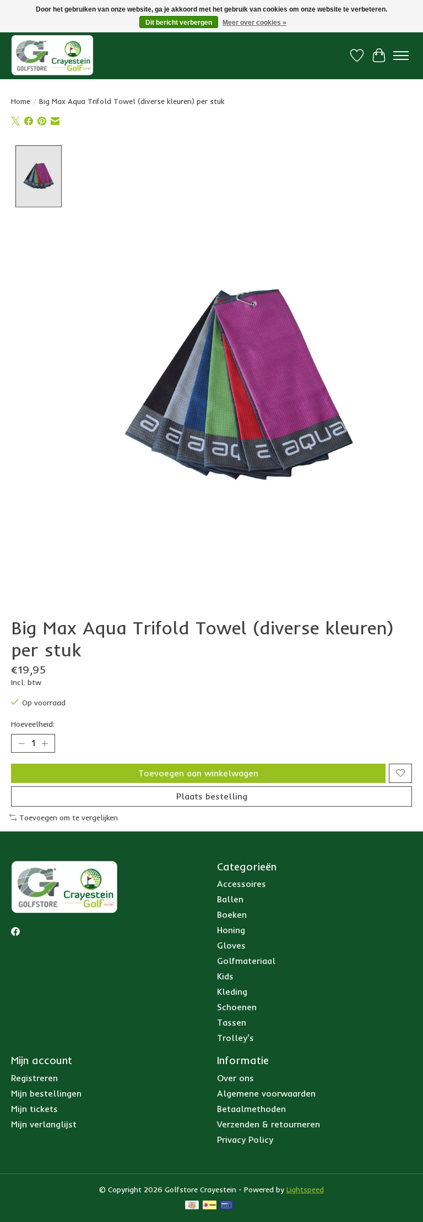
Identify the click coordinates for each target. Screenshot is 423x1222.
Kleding (232, 991)
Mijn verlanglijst (44, 1124)
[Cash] (192, 1206)
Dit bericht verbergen (178, 22)
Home (20, 101)
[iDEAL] (209, 1206)
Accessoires (241, 883)
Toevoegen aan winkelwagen (198, 773)
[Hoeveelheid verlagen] (21, 743)
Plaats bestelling (211, 796)
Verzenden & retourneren (268, 1124)
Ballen (230, 899)
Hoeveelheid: (33, 724)
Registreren (34, 1077)
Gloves (231, 945)
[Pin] (227, 1206)
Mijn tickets (34, 1108)
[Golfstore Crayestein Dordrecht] (52, 55)
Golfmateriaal (246, 960)
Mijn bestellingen (46, 1093)
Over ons (235, 1077)
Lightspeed (305, 1189)
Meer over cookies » (254, 22)
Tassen (231, 1022)
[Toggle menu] (401, 56)
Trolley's (235, 1037)
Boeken (232, 914)
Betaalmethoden (251, 1108)
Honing (231, 929)
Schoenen (237, 1006)
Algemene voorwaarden (266, 1093)
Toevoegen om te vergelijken (68, 817)
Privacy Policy (245, 1139)
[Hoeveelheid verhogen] (44, 743)
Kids (225, 976)
